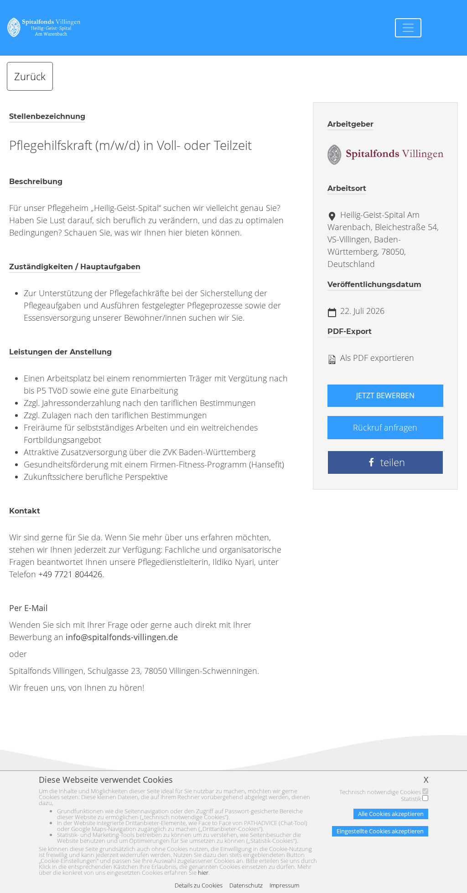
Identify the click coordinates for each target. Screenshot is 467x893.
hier (203, 872)
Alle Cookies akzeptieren (391, 814)
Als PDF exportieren (376, 357)
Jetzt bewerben (385, 395)
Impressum (284, 885)
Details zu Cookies (199, 885)
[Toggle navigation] (408, 27)
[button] (385, 462)
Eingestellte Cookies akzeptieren (380, 831)
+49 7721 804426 (70, 574)
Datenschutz (246, 885)
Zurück (30, 76)
